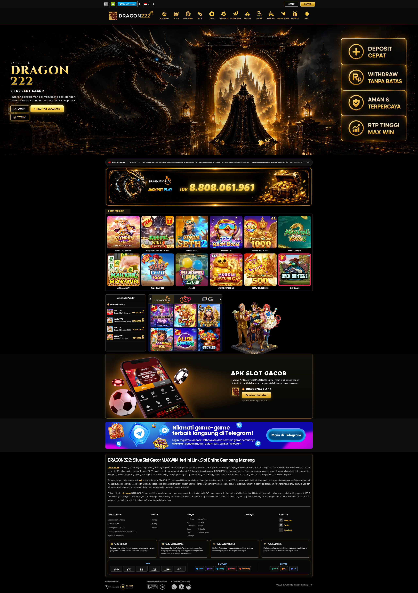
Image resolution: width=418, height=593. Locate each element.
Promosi (294, 18)
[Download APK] (235, 391)
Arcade (247, 18)
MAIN (125, 232)
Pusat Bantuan (113, 524)
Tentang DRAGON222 (116, 528)
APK (306, 18)
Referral (154, 528)
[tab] (163, 299)
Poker (259, 18)
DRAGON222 (113, 467)
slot (140, 480)
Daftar (307, 4)
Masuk (292, 4)
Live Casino (188, 18)
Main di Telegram (128, 4)
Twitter (286, 525)
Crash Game (235, 18)
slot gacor (126, 493)
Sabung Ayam (283, 18)
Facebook (288, 530)
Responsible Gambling (116, 520)
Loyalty (154, 524)
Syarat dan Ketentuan (116, 535)
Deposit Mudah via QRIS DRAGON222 (122, 531)
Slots (176, 18)
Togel (211, 18)
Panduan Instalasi (256, 395)
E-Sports (271, 18)
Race (200, 18)
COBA (163, 312)
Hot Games (164, 18)
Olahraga (223, 18)
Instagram (288, 520)
